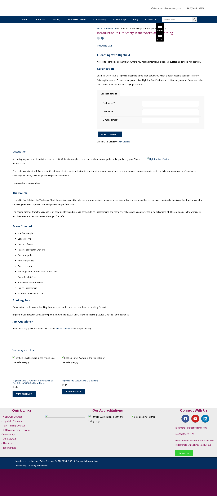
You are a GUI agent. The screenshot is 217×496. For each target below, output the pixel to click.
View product (24, 394)
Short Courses (110, 28)
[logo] (22, 8)
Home (99, 28)
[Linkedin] (205, 419)
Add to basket (109, 134)
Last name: (109, 111)
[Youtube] (195, 419)
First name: (109, 103)
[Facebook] (185, 419)
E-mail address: (111, 119)
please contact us (64, 328)
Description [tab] (19, 151)
